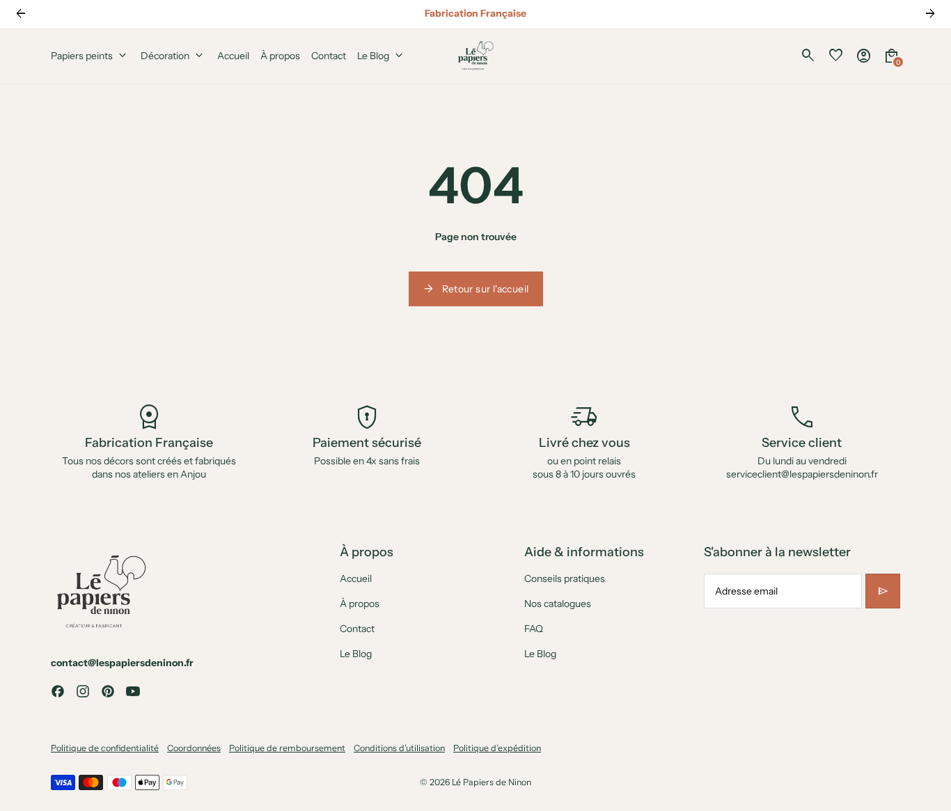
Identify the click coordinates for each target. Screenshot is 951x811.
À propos (359, 603)
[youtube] (133, 691)
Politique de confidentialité (105, 748)
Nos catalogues (557, 603)
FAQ (533, 628)
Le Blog (356, 653)
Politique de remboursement (287, 748)
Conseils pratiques (564, 578)
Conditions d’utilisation (399, 748)
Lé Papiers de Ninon (491, 782)
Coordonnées (194, 748)
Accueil (356, 578)
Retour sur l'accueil (476, 289)
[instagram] (83, 691)
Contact (357, 628)
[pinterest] (108, 691)
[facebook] (58, 691)
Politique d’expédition (497, 748)
